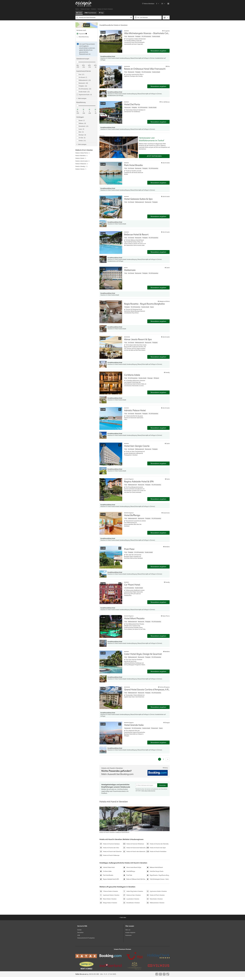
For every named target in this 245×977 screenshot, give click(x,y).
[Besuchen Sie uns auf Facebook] (157, 974)
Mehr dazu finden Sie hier (148, 790)
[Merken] (119, 32)
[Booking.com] (110, 956)
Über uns (127, 930)
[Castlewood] (134, 965)
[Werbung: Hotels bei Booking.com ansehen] (157, 773)
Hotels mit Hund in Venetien (105, 9)
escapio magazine (130, 932)
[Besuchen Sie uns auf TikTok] (167, 974)
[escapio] (83, 3)
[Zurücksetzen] (131, 17)
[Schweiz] (110, 965)
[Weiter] (168, 759)
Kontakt (79, 930)
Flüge (101, 12)
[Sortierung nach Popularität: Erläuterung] (86, 33)
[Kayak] (86, 956)
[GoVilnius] (158, 965)
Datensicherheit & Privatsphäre (86, 938)
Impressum (128, 935)
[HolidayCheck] (158, 956)
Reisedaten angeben (158, 51)
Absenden (162, 785)
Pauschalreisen (92, 12)
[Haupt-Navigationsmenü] (168, 4)
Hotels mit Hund (84, 9)
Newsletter (80, 932)
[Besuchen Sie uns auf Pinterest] (164, 974)
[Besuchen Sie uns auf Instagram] (160, 974)
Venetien (93, 9)
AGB (78, 935)
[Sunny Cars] (86, 965)
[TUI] (134, 956)
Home (77, 9)
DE (162, 3)
